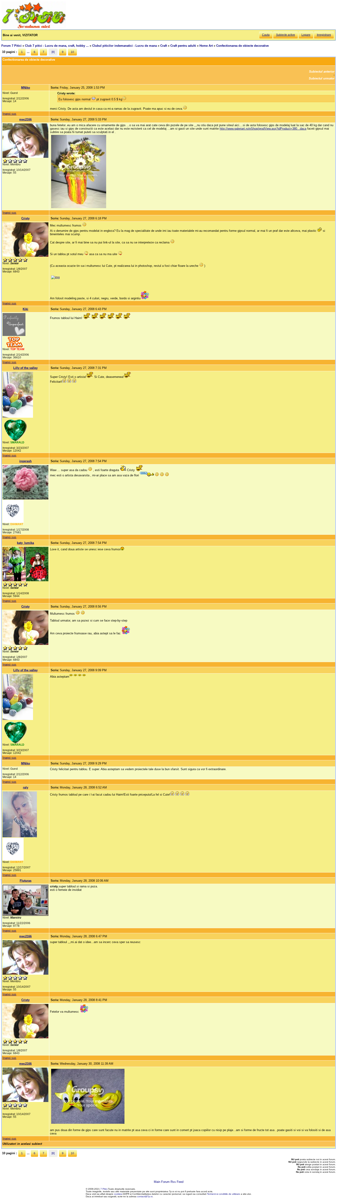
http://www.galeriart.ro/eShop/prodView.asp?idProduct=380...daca (263, 128)
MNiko (25, 87)
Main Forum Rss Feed (168, 1182)
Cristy (25, 218)
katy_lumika (25, 543)
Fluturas (25, 880)
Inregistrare (324, 34)
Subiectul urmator (321, 78)
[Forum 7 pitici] (33, 28)
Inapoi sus (9, 113)
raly (25, 787)
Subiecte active (285, 34)
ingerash (25, 461)
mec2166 (25, 119)
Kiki (25, 309)
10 (72, 52)
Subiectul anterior (321, 71)
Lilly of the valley (25, 368)
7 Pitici (103, 1189)
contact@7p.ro (145, 1196)
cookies (118, 1194)
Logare (305, 34)
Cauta (266, 34)
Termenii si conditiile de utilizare (223, 1194)
